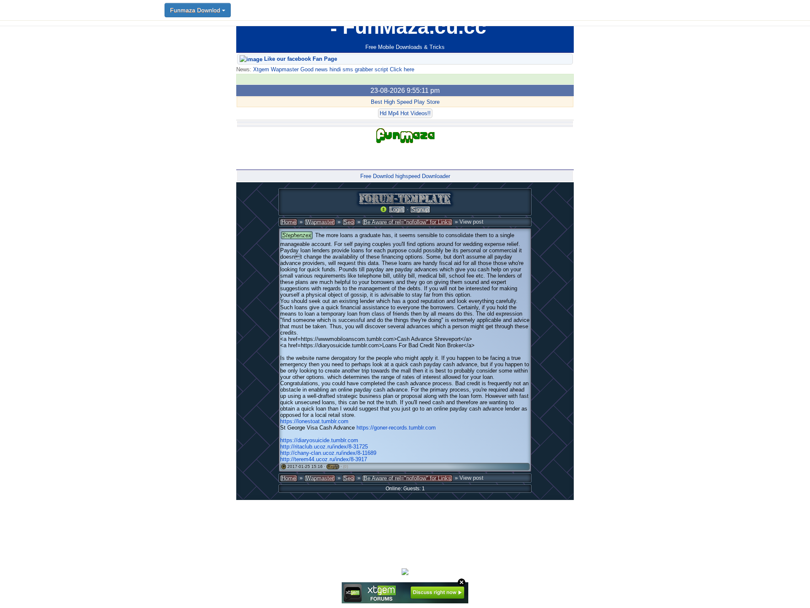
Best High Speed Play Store (405, 102)
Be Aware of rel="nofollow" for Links (407, 222)
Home (288, 222)
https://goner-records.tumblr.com (396, 427)
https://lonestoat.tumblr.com (314, 421)
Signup (420, 209)
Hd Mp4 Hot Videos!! (405, 113)
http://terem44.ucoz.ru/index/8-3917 (323, 459)
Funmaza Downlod (196, 10)
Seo (349, 222)
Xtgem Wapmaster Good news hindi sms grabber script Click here (332, 69)
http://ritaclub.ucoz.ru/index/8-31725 (324, 446)
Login (396, 209)
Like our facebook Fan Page (299, 59)
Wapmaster (320, 222)
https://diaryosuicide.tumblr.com (319, 440)
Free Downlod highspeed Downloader (405, 176)
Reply (333, 467)
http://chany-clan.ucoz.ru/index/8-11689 (328, 453)
